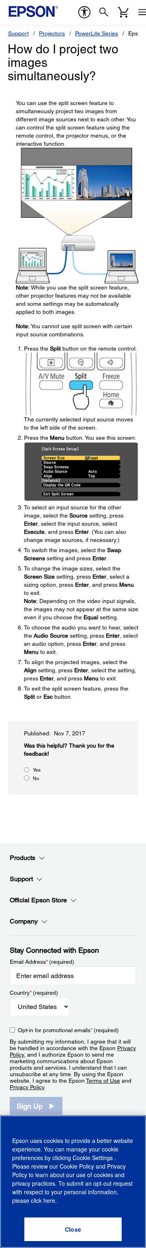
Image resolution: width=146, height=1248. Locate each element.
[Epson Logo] (33, 11)
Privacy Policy (27, 1087)
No (36, 778)
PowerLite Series (96, 33)
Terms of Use (103, 1080)
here (49, 1200)
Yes (37, 770)
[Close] (73, 1229)
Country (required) (34, 992)
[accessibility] (84, 12)
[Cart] (123, 12)
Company (24, 921)
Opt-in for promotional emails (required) (68, 1030)
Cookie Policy (77, 1166)
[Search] (103, 12)
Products (22, 858)
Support (18, 33)
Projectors (52, 33)
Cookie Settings (93, 1158)
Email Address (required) (42, 961)
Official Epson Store (38, 900)
